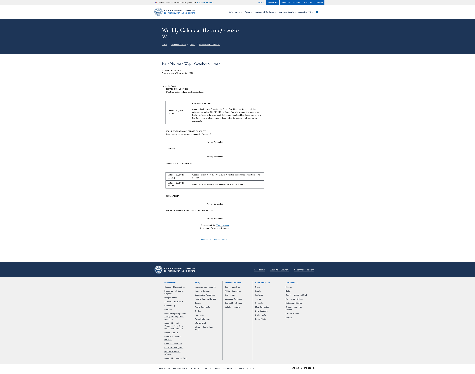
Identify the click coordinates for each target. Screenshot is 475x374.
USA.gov (250, 368)
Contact (288, 318)
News (257, 287)
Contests (259, 303)
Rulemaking (169, 306)
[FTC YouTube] (309, 368)
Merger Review (170, 298)
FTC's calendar (222, 225)
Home (164, 44)
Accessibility (195, 368)
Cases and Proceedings (174, 287)
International (200, 323)
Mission (288, 287)
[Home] (175, 14)
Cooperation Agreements (205, 295)
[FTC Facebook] (293, 368)
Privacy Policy (164, 368)
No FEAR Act (215, 368)
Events (192, 44)
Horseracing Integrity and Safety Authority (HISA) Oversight (175, 316)
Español (261, 2)
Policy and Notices (180, 368)
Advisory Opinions (202, 291)
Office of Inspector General (233, 368)
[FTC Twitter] (301, 368)
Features (259, 295)
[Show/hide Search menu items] (317, 12)
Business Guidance (233, 299)
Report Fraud (273, 2)
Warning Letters (171, 333)
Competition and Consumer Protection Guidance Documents (173, 326)
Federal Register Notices (205, 299)
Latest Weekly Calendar (209, 44)
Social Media (260, 319)
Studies (198, 311)
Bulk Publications (232, 307)
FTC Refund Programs (173, 347)
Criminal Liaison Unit (173, 344)
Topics (258, 299)
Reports (198, 303)
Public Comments (202, 307)
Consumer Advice (232, 287)
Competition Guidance (235, 303)
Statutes (168, 310)
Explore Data (260, 315)
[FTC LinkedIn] (305, 368)
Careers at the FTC (293, 314)
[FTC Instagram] (297, 368)
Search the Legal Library (313, 2)
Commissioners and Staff (296, 295)
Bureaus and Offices (294, 299)
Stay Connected (262, 307)
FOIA (205, 368)
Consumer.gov (231, 295)
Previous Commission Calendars (215, 239)
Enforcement (170, 283)
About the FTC (291, 283)
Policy (197, 283)
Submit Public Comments (290, 2)
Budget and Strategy (294, 303)
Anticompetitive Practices (175, 302)
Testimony (199, 315)
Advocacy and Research (205, 287)
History (288, 291)
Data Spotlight (261, 311)
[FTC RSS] (313, 368)
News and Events (178, 44)
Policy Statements (202, 319)
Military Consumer (233, 291)
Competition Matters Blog (175, 358)
